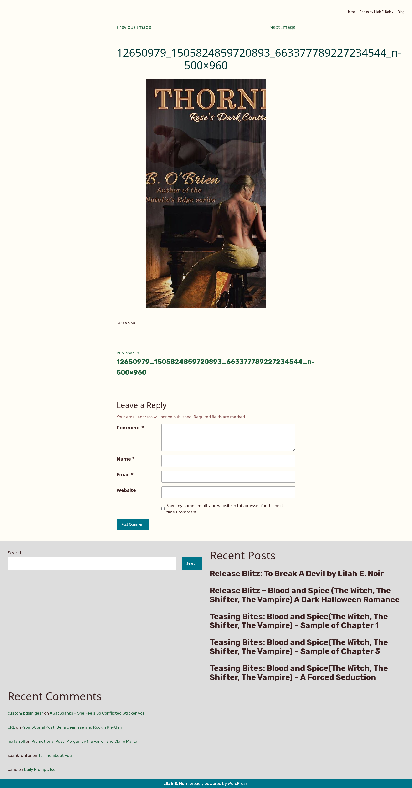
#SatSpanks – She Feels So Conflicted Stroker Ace (97, 713)
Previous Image (134, 27)
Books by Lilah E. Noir (375, 12)
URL (11, 727)
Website (126, 490)
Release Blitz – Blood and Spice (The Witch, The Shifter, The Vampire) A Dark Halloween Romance (305, 595)
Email (125, 474)
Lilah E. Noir (175, 783)
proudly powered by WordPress (219, 783)
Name (126, 458)
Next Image (282, 27)
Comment (130, 427)
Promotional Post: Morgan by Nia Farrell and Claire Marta (84, 741)
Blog (401, 12)
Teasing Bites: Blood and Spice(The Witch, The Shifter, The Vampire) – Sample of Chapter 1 (299, 621)
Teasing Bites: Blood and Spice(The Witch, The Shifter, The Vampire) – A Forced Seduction (299, 673)
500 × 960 (126, 323)
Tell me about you (55, 755)
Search (15, 552)
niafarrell (16, 741)
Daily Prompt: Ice (40, 769)
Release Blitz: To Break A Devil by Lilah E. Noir (297, 573)
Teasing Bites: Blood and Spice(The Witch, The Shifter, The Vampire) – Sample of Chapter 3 (299, 647)
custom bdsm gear (25, 713)
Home (351, 12)
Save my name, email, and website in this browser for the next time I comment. (224, 509)
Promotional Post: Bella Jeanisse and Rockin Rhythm (72, 727)
